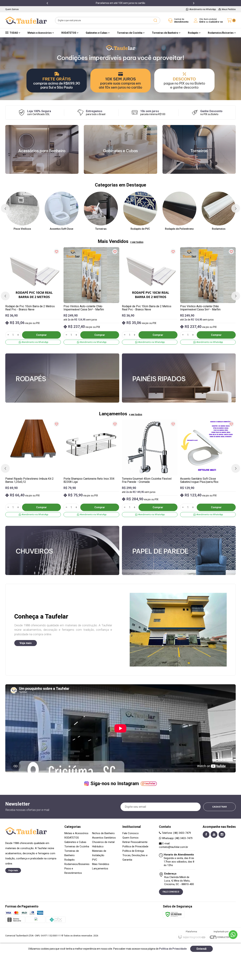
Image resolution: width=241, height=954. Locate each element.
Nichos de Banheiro (103, 833)
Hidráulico (98, 846)
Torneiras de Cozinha (76, 846)
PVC (94, 859)
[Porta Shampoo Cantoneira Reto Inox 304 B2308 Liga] (91, 468)
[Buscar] (155, 20)
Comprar (41, 335)
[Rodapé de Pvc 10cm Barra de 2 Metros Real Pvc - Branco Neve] (33, 296)
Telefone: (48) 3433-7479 (176, 832)
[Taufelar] (26, 20)
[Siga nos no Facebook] (206, 834)
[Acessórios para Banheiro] (42, 149)
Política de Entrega (133, 850)
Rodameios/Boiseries (76, 864)
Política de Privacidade (135, 846)
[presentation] (47, 3)
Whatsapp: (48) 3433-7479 (176, 838)
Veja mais (26, 643)
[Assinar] (219, 807)
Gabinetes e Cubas (75, 842)
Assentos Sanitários (104, 837)
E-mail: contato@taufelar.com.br (173, 845)
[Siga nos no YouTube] (214, 834)
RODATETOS (71, 837)
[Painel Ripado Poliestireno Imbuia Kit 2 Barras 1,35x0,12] (33, 468)
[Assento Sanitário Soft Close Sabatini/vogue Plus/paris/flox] (208, 468)
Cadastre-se (216, 21)
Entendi (201, 948)
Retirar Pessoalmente (134, 842)
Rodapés (69, 859)
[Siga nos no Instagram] (222, 834)
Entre (202, 21)
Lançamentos (100, 868)
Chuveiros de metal (103, 842)
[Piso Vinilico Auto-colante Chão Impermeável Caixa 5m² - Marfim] (91, 296)
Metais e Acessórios (76, 833)
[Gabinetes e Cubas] (120, 149)
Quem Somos (130, 837)
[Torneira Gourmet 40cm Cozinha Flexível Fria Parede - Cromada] (149, 468)
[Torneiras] (199, 149)
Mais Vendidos (100, 864)
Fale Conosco (130, 833)
